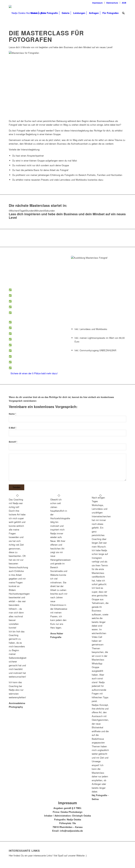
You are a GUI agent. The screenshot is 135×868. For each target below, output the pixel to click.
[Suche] (123, 13)
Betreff (13, 441)
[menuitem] (98, 3)
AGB (124, 2)
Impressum (97, 2)
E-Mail (12, 427)
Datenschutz (112, 2)
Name (12, 413)
